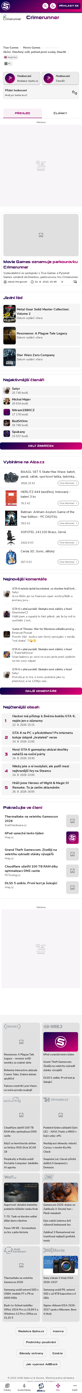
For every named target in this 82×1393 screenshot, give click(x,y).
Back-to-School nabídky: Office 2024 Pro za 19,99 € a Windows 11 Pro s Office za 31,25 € (21, 1311)
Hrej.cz (9, 837)
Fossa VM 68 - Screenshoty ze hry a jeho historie (20, 1230)
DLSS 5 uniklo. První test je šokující (31, 883)
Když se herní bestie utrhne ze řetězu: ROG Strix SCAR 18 (20, 1147)
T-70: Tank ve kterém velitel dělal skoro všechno (20, 1218)
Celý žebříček (41, 445)
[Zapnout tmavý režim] (53, 6)
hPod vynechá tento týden (24, 833)
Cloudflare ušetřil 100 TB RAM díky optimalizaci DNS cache (31, 869)
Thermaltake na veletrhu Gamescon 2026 (31, 819)
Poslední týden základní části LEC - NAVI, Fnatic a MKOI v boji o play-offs (60, 1132)
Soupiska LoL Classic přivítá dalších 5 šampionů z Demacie (59, 1163)
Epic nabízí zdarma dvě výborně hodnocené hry (57, 1223)
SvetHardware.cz (15, 825)
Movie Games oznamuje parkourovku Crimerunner (40, 264)
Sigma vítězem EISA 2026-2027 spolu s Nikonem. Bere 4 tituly (59, 1309)
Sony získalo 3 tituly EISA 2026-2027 (58, 1280)
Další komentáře (41, 691)
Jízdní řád (12, 297)
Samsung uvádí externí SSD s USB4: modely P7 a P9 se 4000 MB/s (21, 1294)
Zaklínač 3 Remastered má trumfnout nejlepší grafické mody (59, 1236)
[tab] (22, 113)
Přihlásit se (69, 6)
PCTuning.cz (12, 875)
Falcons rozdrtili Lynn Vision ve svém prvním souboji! (20, 1088)
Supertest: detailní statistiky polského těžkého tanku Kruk (21, 1207)
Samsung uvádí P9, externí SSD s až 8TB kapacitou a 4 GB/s (59, 1294)
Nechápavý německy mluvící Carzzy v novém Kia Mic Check (59, 1147)
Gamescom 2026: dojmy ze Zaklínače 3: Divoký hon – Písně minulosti (59, 1209)
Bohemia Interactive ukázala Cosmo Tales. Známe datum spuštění (20, 1074)
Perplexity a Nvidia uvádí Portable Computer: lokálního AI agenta (21, 1163)
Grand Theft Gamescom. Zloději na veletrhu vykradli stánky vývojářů (31, 852)
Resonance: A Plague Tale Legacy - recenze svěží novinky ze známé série (19, 1058)
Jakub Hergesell (17, 282)
